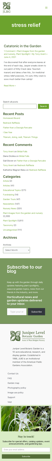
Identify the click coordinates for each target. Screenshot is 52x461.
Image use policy (15, 392)
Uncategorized (10, 230)
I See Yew (7, 132)
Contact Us (13, 373)
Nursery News (9, 208)
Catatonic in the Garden (22, 46)
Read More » (10, 85)
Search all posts (10, 102)
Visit (10, 402)
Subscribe (36, 311)
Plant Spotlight (23, 54)
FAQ (10, 378)
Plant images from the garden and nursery (23, 213)
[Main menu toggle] (46, 8)
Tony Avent (8, 151)
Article (6, 181)
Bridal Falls (22, 151)
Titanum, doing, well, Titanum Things (20, 137)
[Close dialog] (50, 407)
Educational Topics (12, 190)
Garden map (13, 383)
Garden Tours (9, 199)
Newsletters (8, 204)
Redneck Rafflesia (11, 123)
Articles (6, 185)
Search (43, 106)
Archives (7, 245)
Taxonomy (8, 225)
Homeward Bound (11, 118)
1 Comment (9, 51)
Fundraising (8, 194)
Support (11, 397)
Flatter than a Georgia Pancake (17, 127)
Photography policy (17, 388)
